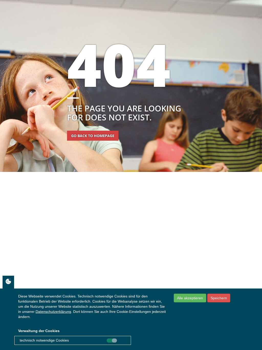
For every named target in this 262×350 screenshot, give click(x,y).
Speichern (219, 298)
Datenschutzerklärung (53, 312)
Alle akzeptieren (190, 298)
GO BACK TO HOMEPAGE (92, 135)
